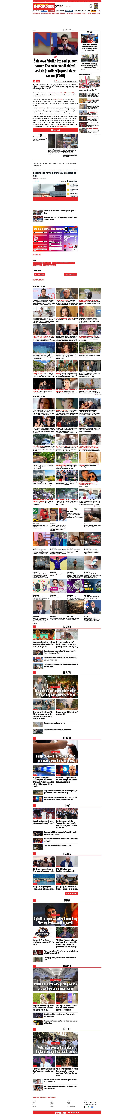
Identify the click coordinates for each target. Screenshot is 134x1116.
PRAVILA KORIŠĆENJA (71, 1106)
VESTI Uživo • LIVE (73, 1113)
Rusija (89, 13)
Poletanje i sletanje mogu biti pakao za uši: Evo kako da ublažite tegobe (55, 986)
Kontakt (68, 1103)
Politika (38, 11)
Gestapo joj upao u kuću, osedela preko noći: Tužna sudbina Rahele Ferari (60, 959)
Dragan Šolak (47, 263)
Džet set (88, 11)
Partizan (59, 818)
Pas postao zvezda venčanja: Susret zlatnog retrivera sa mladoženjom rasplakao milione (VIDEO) (43, 1008)
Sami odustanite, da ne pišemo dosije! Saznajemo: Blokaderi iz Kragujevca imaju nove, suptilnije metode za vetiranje (90, 47)
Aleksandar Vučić (46, 13)
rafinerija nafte (37, 265)
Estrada (55, 1043)
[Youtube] (91, 1102)
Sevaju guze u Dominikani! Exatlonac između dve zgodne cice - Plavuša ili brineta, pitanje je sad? (44, 644)
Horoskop (63, 13)
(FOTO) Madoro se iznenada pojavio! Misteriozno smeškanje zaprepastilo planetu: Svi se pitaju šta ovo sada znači (43, 870)
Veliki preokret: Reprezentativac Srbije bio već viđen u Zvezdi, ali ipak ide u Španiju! (60, 840)
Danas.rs (55, 263)
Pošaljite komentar (69, 274)
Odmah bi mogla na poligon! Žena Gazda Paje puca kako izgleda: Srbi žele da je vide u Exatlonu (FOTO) (60, 652)
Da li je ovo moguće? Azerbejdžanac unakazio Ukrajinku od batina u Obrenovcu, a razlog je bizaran (55, 758)
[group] (55, 185)
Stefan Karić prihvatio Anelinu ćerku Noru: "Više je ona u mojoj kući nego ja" (44, 1071)
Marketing (69, 1100)
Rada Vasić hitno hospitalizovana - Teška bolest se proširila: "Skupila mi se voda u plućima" (60, 1081)
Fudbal (34, 818)
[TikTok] (95, 1102)
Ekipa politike (68, 29)
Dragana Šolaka (57, 99)
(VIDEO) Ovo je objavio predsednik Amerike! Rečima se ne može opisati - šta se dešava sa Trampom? (66, 888)
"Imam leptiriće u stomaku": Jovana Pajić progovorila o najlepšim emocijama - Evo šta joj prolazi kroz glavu (67, 1072)
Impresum (69, 1105)
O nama (68, 1102)
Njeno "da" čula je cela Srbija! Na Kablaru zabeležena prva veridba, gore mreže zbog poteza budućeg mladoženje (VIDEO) (43, 715)
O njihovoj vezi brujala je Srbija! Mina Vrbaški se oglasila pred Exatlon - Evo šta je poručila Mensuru (61, 659)
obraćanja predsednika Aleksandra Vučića (62, 93)
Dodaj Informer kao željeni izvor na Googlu (67, 81)
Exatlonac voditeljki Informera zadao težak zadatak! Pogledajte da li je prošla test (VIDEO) (61, 666)
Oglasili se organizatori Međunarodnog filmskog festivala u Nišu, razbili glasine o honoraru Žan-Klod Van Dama (55, 921)
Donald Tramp (96, 13)
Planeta (75, 11)
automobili (70, 13)
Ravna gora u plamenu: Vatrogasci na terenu (54, 723)
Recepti (84, 13)
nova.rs (72, 263)
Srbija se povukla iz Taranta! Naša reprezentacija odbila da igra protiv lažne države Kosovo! (60, 219)
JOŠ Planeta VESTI (71, 894)
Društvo (57, 11)
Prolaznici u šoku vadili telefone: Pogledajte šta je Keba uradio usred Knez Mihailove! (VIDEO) (55, 1050)
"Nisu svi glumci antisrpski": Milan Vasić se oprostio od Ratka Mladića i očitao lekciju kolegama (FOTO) (61, 952)
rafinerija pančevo (63, 263)
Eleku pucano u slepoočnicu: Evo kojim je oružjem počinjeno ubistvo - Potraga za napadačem (67, 780)
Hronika (62, 11)
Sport (51, 1100)
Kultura (55, 915)
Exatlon (35, 639)
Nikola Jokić (77, 13)
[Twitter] (87, 1102)
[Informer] (66, 6)
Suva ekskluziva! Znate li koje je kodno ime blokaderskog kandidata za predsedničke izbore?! (89, 66)
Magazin (84, 11)
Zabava (79, 11)
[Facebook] (84, 1102)
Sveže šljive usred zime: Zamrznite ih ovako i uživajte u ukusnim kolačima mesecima (59, 1015)
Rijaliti (34, 1066)
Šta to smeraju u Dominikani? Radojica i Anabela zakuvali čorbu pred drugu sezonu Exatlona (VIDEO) (67, 644)
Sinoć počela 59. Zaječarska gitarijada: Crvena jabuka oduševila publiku (43, 942)
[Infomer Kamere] (60, 6)
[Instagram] (89, 1102)
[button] (76, 199)
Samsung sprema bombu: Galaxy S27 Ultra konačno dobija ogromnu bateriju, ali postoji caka (67, 1008)
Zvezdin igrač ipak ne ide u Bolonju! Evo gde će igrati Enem (58, 845)
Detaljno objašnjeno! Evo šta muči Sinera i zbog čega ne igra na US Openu (59, 212)
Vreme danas (55, 13)
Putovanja (55, 980)
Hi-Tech (58, 1002)
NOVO (34, 11)
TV (33, 1103)
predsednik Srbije (62, 126)
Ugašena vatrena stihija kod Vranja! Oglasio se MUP (75, 1)
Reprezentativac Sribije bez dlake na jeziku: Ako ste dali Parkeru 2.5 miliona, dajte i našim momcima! (60, 833)
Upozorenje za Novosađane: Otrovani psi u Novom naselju (57, 730)
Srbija (58, 709)
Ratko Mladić (36, 13)
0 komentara (40, 274)
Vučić (40, 108)
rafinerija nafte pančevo (49, 265)
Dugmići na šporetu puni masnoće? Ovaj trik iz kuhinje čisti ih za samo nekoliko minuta (61, 1022)
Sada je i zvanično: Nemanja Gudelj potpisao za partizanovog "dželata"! (43, 822)
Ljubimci (35, 1002)
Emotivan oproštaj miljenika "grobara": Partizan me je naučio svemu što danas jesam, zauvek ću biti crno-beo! (66, 824)
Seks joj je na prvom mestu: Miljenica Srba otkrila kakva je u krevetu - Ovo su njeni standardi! (60, 1088)
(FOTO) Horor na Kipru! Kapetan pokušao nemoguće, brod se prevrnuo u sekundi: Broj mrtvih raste (43, 888)
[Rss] (93, 1102)
